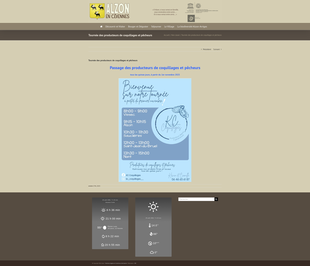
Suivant (216, 49)
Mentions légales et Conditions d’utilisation (116, 263)
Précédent (207, 49)
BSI (135, 263)
